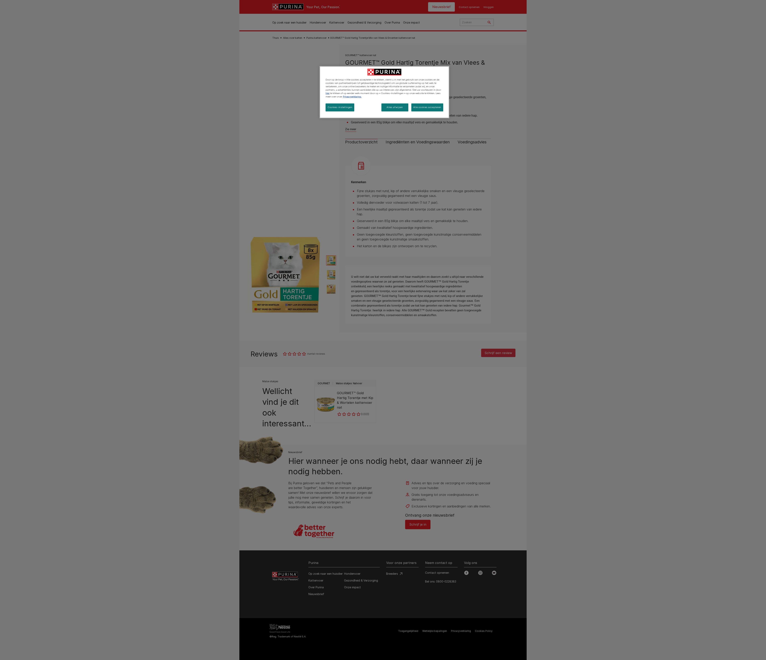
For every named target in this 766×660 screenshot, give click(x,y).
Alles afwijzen (395, 107)
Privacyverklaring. (352, 96)
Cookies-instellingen (340, 107)
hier (328, 93)
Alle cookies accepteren (427, 107)
